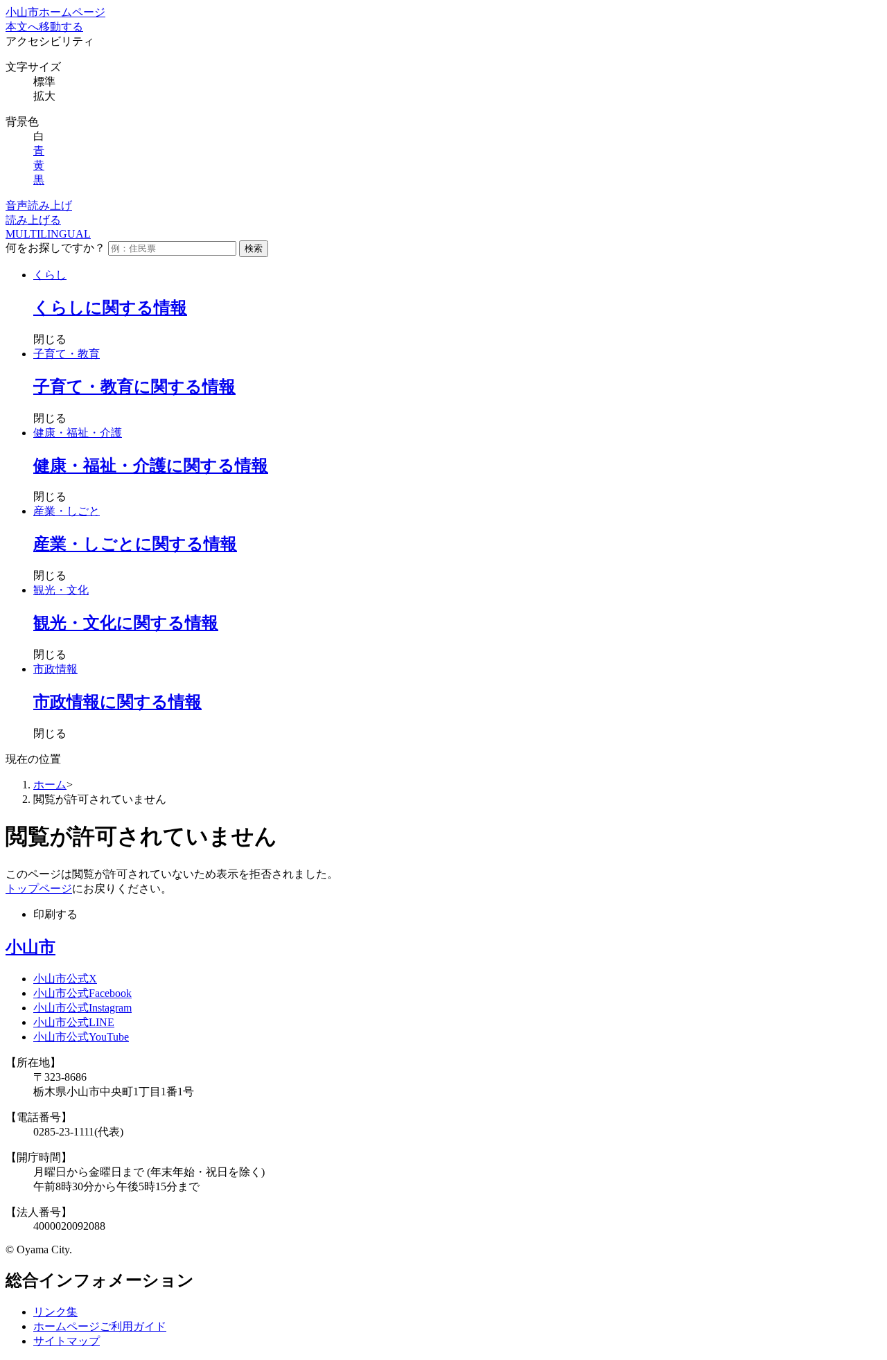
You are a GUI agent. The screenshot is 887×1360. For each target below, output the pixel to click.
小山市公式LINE (73, 1022)
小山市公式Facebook (82, 993)
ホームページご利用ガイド (99, 1326)
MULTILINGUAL (48, 234)
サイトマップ (66, 1341)
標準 (44, 81)
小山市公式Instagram (82, 1008)
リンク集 (55, 1312)
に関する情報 (110, 308)
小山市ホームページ (55, 12)
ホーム (50, 785)
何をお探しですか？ (55, 248)
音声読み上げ (39, 205)
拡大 (44, 96)
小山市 (30, 947)
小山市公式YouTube (81, 1037)
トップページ (39, 888)
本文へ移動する (44, 27)
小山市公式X (65, 978)
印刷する (55, 914)
